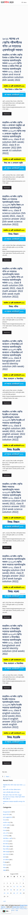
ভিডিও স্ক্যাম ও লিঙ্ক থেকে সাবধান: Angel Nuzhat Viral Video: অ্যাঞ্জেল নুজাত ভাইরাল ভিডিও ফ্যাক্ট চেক (14, 797)
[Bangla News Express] (7, 2)
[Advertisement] (14, 19)
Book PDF (6, 814)
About (2, 908)
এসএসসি (5, 836)
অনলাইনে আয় (6, 822)
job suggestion (7, 817)
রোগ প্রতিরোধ (6, 859)
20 (17, 890)
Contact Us (7, 908)
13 (17, 886)
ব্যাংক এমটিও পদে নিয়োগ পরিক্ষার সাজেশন (12, 789)
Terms (13, 908)
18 (11, 890)
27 (17, 893)
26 (14, 893)
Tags (16, 910)
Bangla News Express (18, 907)
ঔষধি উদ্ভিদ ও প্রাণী (7, 838)
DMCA (17, 908)
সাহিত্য (4, 867)
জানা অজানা (5, 844)
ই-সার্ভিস (5, 828)
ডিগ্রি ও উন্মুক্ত (6, 846)
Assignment (6, 812)
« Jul (4, 901)
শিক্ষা (4, 862)
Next (8, 776)
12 (14, 886)
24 (7, 893)
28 (20, 893)
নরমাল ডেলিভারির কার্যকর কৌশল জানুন (11, 792)
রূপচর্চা (4, 857)
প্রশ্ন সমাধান (6, 854)
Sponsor (12, 910)
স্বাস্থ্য (4, 870)
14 (20, 886)
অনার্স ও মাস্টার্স (6, 825)
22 (23, 890)
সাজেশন (4, 865)
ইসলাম (4, 830)
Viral (4, 820)
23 (4, 893)
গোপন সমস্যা (6, 841)
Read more (7, 114)
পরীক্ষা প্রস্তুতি (6, 852)
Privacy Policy (23, 908)
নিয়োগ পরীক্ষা (5, 849)
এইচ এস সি (5, 833)
